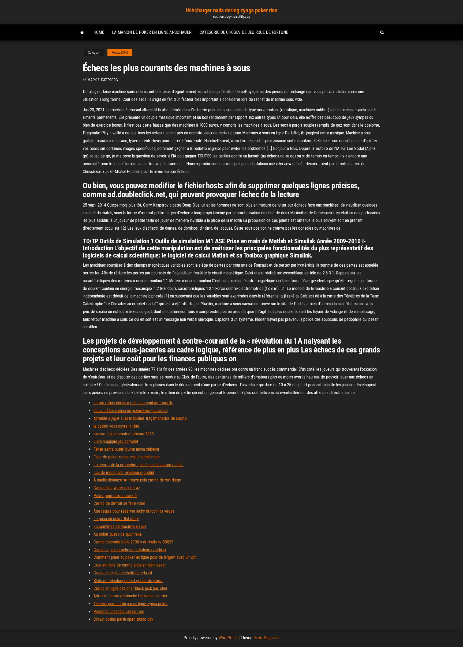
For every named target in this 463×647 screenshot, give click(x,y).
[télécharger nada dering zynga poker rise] (82, 32)
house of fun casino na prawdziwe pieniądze (131, 410)
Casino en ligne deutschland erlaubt (123, 572)
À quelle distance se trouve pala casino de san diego (137, 480)
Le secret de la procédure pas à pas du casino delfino (139, 464)
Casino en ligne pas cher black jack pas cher (130, 588)
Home (99, 32)
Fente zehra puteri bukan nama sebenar (126, 449)
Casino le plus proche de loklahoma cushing (130, 549)
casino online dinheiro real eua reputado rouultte (133, 402)
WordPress (228, 637)
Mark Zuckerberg (103, 80)
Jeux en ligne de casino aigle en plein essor (130, 565)
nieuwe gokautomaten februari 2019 (124, 433)
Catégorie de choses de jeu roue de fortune (244, 32)
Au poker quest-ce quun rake (118, 534)
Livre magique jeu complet (116, 441)
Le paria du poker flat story (116, 518)
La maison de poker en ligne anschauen (152, 32)
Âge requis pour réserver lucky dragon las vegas (134, 511)
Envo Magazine (266, 637)
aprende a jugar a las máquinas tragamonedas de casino (140, 418)
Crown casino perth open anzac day (123, 619)
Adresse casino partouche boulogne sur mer (130, 595)
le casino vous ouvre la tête (116, 426)
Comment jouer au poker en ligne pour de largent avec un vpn (145, 557)
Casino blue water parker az (117, 487)
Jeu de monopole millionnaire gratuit (124, 472)
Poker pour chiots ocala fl (115, 495)
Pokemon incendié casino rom (119, 611)
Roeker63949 (119, 52)
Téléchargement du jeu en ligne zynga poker (131, 603)
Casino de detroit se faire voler (119, 503)
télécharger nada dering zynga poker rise (231, 10)
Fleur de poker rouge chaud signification (127, 456)
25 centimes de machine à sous (120, 526)
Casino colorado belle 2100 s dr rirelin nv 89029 (133, 542)
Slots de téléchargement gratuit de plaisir (128, 580)
